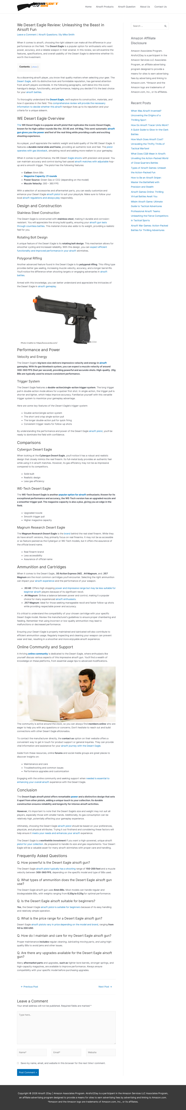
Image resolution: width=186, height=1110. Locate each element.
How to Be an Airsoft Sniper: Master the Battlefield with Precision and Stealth (146, 182)
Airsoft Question (127, 6)
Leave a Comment (27, 34)
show (34, 67)
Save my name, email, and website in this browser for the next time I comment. (63, 1063)
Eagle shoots (75, 158)
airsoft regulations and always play (41, 197)
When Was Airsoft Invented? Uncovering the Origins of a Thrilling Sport (146, 115)
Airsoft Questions (48, 34)
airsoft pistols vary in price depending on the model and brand (64, 924)
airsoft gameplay (47, 286)
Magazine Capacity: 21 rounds (40, 176)
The (19, 125)
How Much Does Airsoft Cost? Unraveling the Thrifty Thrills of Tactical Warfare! (148, 144)
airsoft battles (33, 92)
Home (88, 6)
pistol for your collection (30, 844)
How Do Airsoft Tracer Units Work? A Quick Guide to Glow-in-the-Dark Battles (150, 130)
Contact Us (160, 6)
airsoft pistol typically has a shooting (56, 868)
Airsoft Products (104, 6)
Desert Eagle (24, 81)
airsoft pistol (53, 194)
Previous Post (29, 986)
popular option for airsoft (72, 494)
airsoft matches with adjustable (91, 161)
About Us (145, 6)
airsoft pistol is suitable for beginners (60, 907)
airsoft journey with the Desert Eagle (80, 745)
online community (38, 653)
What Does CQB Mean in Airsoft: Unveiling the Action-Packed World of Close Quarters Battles (149, 158)
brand (67, 533)
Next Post (105, 986)
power (74, 796)
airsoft (103, 363)
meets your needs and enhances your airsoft (56, 833)
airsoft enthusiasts (66, 599)
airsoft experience (44, 581)
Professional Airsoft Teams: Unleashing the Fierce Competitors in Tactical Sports (149, 216)
